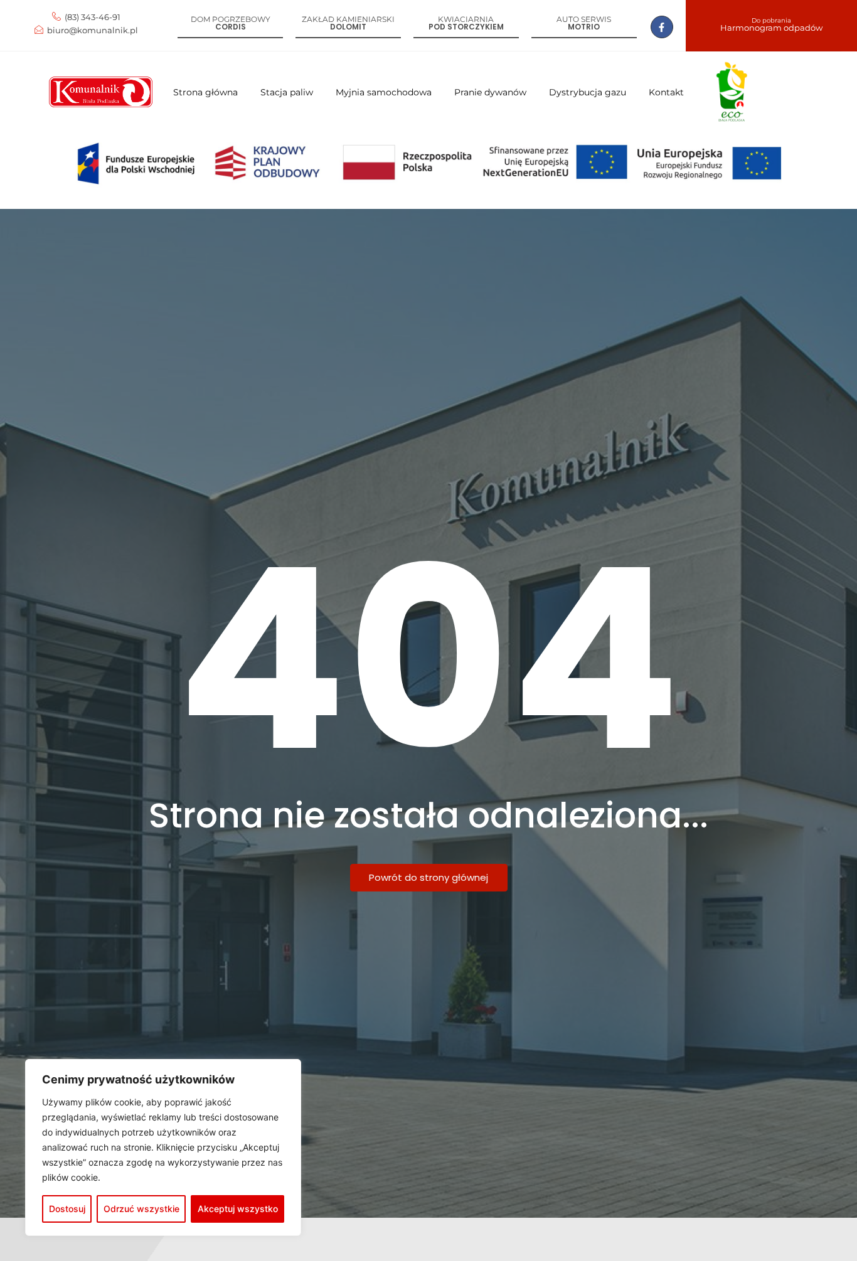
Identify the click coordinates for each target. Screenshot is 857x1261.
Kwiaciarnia (466, 19)
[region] (163, 1147)
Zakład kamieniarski (348, 19)
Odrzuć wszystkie (141, 1208)
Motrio (584, 26)
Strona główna (205, 92)
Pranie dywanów (490, 92)
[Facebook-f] (662, 27)
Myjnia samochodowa (384, 92)
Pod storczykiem (466, 26)
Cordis (230, 26)
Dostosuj (67, 1208)
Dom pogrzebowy (230, 19)
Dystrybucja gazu (587, 92)
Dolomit (348, 26)
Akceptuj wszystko (238, 1208)
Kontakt (666, 92)
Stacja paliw (286, 92)
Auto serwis (583, 19)
